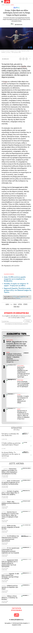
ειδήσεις (18, 298)
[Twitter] (31, 47)
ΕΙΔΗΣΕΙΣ (7, 4)
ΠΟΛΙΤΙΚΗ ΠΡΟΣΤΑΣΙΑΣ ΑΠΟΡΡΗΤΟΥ (20, 324)
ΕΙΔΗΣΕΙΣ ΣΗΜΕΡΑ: (9, 274)
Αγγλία (23, 66)
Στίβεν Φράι (16, 306)
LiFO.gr (15, 296)
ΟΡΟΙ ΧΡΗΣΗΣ (8, 324)
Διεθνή (12, 4)
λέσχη (15, 304)
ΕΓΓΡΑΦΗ (27, 321)
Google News (22, 296)
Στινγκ (5, 81)
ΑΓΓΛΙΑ (20, 304)
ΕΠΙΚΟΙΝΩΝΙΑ (16, 610)
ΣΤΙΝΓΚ (25, 304)
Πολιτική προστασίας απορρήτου (20, 623)
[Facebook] (29, 47)
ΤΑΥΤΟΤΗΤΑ (16, 608)
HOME (3, 4)
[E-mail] (26, 59)
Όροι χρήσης (8, 623)
